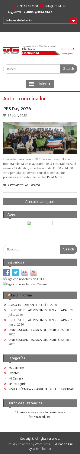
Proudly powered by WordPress (28, 444)
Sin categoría (17, 384)
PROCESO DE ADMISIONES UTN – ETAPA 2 (39, 320)
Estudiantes (15, 185)
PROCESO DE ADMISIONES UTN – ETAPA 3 (39, 310)
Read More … (56, 177)
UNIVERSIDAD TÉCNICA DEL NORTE (34, 330)
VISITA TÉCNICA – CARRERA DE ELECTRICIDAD (41, 389)
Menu (44, 84)
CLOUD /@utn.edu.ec (38, 11)
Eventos (14, 373)
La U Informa (21, 295)
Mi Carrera (32, 185)
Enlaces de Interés (19, 20)
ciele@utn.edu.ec (55, 6)
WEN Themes (42, 449)
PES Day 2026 (17, 108)
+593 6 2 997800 (27, 6)
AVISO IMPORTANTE (23, 305)
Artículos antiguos (40, 201)
